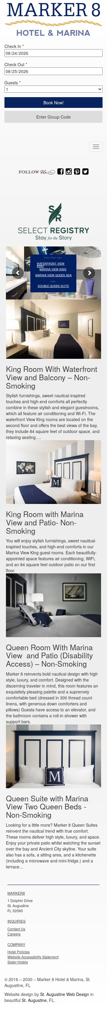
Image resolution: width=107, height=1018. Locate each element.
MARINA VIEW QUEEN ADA (53, 275)
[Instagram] (69, 171)
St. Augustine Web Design (64, 994)
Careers (14, 933)
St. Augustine (34, 1000)
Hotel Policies (18, 951)
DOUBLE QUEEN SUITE (53, 286)
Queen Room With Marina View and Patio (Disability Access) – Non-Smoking (49, 655)
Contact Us (16, 928)
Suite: (53, 281)
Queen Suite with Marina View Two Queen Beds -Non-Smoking (47, 806)
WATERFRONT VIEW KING (50, 264)
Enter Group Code (53, 117)
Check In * (14, 46)
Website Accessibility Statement (33, 956)
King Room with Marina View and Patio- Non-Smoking (45, 522)
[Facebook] (60, 171)
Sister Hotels (17, 961)
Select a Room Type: (53, 258)
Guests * (12, 83)
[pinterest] (77, 171)
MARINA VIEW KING (53, 269)
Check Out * (15, 64)
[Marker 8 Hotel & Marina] (53, 18)
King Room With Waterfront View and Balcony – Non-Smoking (51, 376)
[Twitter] (85, 171)
